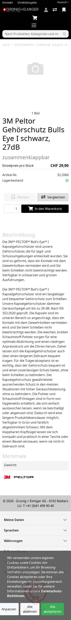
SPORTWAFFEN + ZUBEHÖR (32, 45)
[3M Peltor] (19, 477)
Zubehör (57, 45)
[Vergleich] (55, 10)
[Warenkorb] (35, 18)
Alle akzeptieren (52, 609)
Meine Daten (14, 520)
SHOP (6, 45)
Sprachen (11, 530)
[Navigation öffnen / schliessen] (35, 25)
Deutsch (62, 2)
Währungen (13, 541)
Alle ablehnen (30, 609)
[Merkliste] (64, 10)
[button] (67, 180)
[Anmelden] (46, 10)
